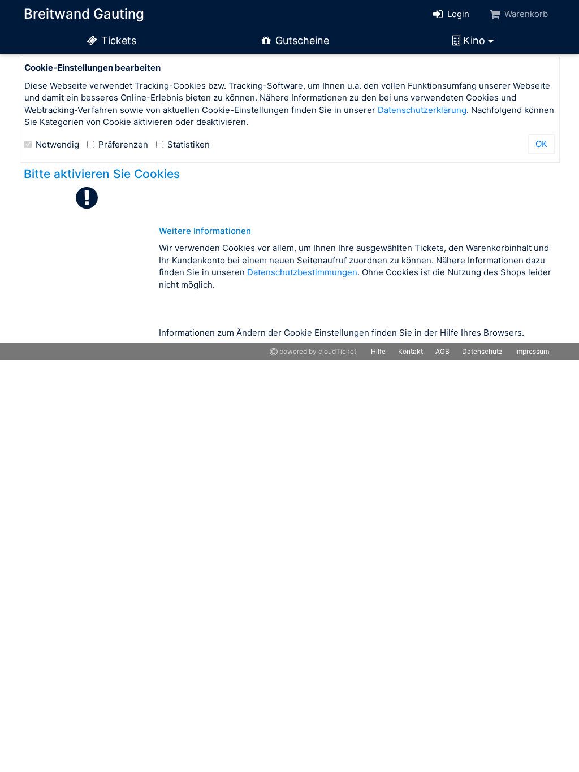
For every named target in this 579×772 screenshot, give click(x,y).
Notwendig (57, 144)
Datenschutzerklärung (422, 110)
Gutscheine (301, 40)
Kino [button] (474, 40)
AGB (442, 351)
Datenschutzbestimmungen (302, 272)
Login (457, 13)
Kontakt (410, 351)
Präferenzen (123, 144)
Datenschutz (482, 351)
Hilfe (378, 351)
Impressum (532, 351)
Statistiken (188, 144)
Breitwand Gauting (84, 14)
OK (541, 143)
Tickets (117, 40)
